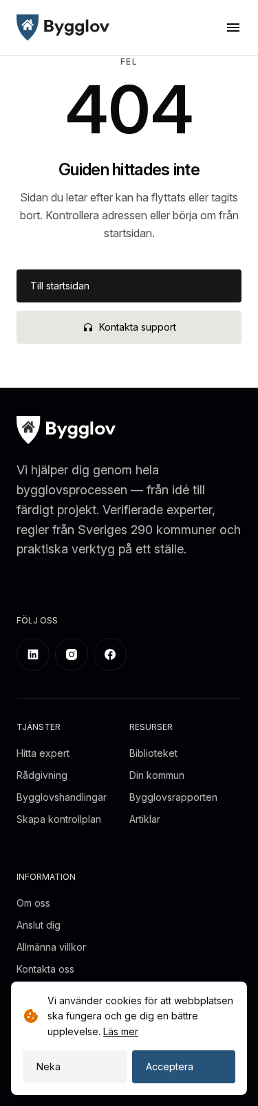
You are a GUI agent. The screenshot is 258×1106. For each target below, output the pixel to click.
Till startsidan (59, 285)
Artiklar (144, 819)
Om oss (33, 903)
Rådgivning (42, 775)
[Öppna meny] (233, 27)
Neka (48, 1066)
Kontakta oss (45, 969)
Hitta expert (43, 753)
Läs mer (120, 1031)
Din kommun (156, 775)
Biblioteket (153, 753)
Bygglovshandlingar (62, 797)
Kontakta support (137, 327)
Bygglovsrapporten (173, 797)
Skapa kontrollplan (59, 819)
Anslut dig (39, 925)
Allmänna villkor (51, 947)
